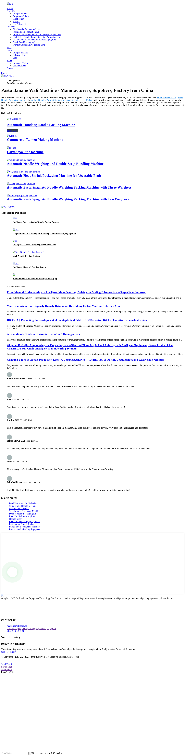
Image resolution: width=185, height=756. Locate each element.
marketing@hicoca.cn (17, 626)
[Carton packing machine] (12, 148)
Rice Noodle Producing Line (22, 516)
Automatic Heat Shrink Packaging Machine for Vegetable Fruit (54, 175)
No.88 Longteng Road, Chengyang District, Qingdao (31, 628)
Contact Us (12, 68)
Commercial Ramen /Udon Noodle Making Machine (37, 34)
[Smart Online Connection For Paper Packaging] (15, 274)
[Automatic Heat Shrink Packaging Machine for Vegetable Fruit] (23, 171)
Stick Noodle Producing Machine (24, 526)
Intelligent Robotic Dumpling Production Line (34, 245)
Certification (18, 19)
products (11, 26)
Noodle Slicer (15, 519)
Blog (15, 58)
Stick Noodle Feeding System (26, 256)
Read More (12, 131)
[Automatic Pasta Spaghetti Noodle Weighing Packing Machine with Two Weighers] (22, 195)
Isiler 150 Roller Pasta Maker (78, 100)
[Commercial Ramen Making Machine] (12, 136)
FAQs (9, 47)
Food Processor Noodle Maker (23, 503)
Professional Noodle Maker (21, 524)
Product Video (19, 65)
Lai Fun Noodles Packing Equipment (47, 100)
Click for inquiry (8, 652)
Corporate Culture (21, 16)
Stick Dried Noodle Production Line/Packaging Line (37, 37)
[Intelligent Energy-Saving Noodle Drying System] (15, 218)
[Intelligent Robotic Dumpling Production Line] (15, 241)
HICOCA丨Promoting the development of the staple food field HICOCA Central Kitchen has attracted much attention (77, 320)
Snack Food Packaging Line (26, 42)
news (9, 50)
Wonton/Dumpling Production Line (29, 45)
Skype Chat (6, 667)
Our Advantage (20, 24)
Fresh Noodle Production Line (26, 32)
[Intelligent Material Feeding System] (15, 263)
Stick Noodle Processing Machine (24, 511)
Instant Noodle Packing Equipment (25, 529)
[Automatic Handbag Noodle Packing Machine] (14, 119)
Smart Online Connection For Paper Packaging (35, 278)
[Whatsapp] (12, 572)
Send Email (6, 664)
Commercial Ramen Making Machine (35, 139)
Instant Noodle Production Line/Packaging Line (34, 39)
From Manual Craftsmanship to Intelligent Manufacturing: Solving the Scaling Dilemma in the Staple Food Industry (76, 292)
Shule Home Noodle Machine (22, 506)
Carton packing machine (25, 152)
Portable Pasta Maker (166, 97)
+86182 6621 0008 (15, 631)
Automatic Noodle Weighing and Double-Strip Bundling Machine (55, 164)
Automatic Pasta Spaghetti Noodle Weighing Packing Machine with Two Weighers (68, 199)
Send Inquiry (7, 669)
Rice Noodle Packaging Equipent (24, 521)
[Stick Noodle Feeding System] (29, 252)
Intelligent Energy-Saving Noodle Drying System (36, 222)
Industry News (19, 55)
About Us (11, 11)
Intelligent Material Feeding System (29, 267)
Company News (20, 52)
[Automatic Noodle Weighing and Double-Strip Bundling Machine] (21, 160)
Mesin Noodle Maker (19, 508)
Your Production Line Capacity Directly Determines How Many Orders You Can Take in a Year (63, 305)
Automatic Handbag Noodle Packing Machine (41, 125)
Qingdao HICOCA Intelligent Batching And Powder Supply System (44, 233)
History (16, 21)
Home (10, 8)
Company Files (20, 13)
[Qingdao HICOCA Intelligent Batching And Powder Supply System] (15, 229)
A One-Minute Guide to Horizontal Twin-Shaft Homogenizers (43, 334)
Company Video (20, 63)
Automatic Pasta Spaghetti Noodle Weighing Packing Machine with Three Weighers (69, 187)
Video (9, 60)
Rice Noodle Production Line (26, 29)
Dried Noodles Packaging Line (23, 513)
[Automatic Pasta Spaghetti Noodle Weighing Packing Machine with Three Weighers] (21, 183)
